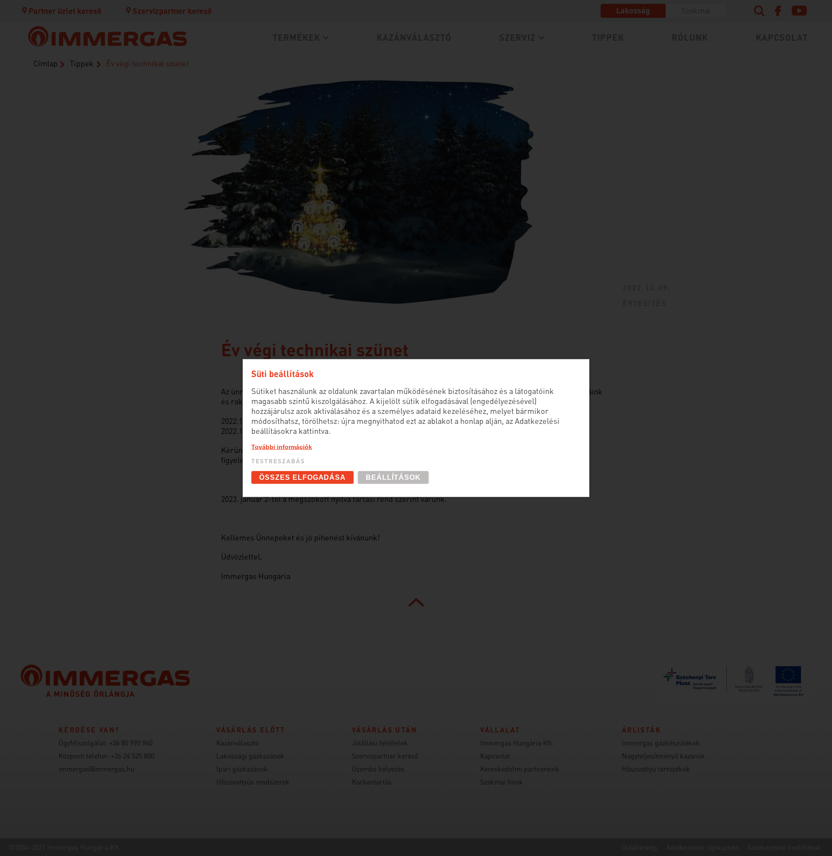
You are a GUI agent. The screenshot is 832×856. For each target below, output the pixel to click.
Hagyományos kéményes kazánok (471, 82)
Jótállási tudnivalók (270, 100)
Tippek (608, 37)
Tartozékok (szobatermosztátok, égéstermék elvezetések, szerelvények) (483, 62)
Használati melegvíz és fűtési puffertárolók (315, 120)
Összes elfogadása (302, 477)
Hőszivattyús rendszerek (252, 781)
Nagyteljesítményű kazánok (663, 755)
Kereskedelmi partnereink (519, 768)
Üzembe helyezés (264, 72)
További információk (281, 446)
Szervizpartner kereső (172, 11)
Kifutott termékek (441, 106)
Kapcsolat (782, 37)
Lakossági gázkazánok (274, 57)
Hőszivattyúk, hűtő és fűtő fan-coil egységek (297, 87)
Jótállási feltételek (380, 742)
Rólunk (690, 37)
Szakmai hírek (501, 781)
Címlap (45, 63)
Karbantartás (257, 86)
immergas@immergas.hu (96, 768)
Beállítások (393, 477)
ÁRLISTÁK (425, 120)
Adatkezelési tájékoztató (702, 847)
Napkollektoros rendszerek (284, 159)
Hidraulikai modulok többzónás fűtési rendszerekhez (304, 140)
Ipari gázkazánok (242, 768)
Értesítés (644, 303)
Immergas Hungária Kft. (516, 742)
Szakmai (696, 10)
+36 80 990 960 (131, 742)
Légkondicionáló (263, 106)
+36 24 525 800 (132, 755)
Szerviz (517, 37)
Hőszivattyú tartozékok (656, 768)
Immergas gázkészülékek (661, 742)
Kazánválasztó (414, 37)
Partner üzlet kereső (65, 11)
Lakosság (633, 10)
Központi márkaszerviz (275, 57)
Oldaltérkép (639, 847)
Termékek (296, 37)
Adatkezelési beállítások (784, 847)
